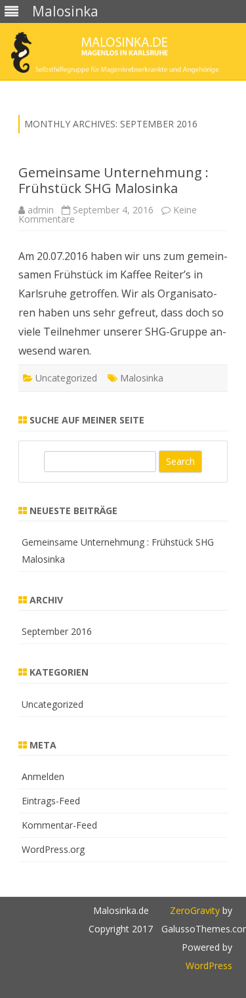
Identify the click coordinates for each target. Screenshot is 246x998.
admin (41, 210)
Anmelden (43, 776)
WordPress (209, 965)
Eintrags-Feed (51, 800)
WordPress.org (53, 849)
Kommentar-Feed (59, 825)
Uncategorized (66, 378)
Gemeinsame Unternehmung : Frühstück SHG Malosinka (113, 180)
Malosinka (141, 378)
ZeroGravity (195, 910)
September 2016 (57, 631)
